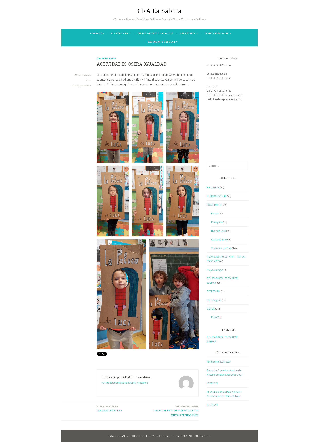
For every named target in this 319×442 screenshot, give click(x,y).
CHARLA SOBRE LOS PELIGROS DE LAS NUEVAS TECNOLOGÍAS (176, 411)
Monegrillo (217, 222)
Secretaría (187, 33)
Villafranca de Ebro (221, 248)
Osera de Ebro (106, 58)
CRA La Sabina (160, 11)
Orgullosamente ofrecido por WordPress (138, 436)
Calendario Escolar (161, 41)
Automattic (203, 436)
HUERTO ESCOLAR (217, 196)
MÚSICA (215, 317)
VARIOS (211, 308)
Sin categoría (214, 300)
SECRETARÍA (213, 291)
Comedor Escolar (217, 33)
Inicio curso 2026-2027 (219, 361)
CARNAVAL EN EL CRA (109, 408)
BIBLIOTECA (213, 187)
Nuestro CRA (119, 33)
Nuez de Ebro (218, 230)
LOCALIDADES (214, 204)
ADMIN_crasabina (81, 85)
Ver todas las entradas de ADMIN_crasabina (125, 382)
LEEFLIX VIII (212, 383)
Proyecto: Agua (215, 269)
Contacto (97, 33)
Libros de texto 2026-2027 (155, 33)
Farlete (215, 213)
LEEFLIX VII (212, 404)
